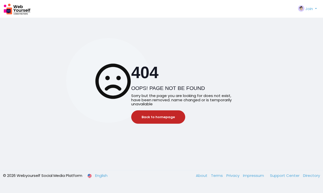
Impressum (254, 175)
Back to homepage (158, 117)
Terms (217, 175)
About (202, 175)
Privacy (233, 175)
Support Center (285, 175)
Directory (311, 175)
